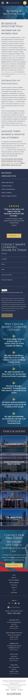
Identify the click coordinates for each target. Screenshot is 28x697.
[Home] (13, 3)
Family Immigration (14, 583)
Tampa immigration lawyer (7, 72)
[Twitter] (12, 603)
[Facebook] (9, 603)
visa (22, 38)
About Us (14, 578)
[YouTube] (15, 603)
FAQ (14, 590)
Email (2, 269)
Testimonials (14, 592)
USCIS (15, 102)
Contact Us (14, 588)
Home (13, 575)
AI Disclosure (14, 585)
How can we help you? (6, 280)
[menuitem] (14, 182)
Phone (3, 264)
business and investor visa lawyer (10, 163)
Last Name (4, 259)
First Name (4, 253)
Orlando (17, 74)
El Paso (3, 76)
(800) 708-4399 (5, 165)
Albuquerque (23, 74)
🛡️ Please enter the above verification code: (12, 292)
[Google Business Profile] (19, 603)
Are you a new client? (6, 275)
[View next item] (20, 231)
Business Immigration (14, 580)
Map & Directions (14, 628)
